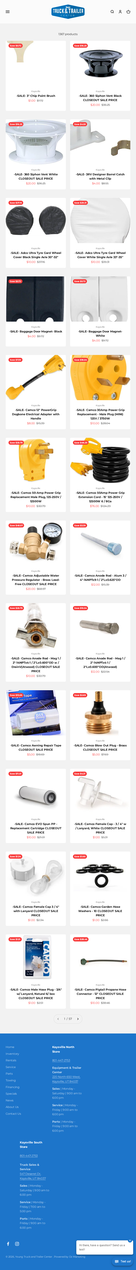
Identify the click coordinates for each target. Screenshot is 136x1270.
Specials (11, 1093)
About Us (12, 1107)
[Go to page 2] (77, 1019)
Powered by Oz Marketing (69, 1256)
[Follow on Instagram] (17, 1243)
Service (11, 1067)
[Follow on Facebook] (8, 1243)
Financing (12, 1087)
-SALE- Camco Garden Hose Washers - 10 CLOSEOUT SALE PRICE (100, 911)
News (9, 1100)
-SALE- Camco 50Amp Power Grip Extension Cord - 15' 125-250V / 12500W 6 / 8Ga (100, 497)
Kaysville (35, 91)
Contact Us (13, 1113)
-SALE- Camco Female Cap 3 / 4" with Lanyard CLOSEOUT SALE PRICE (35, 911)
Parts (9, 1073)
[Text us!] (122, 1262)
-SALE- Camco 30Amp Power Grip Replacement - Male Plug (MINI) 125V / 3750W (100, 414)
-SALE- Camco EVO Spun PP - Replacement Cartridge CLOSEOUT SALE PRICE (35, 828)
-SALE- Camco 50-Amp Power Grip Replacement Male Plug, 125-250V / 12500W (35, 497)
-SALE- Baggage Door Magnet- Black (35, 331)
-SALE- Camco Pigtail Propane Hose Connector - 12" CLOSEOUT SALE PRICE (100, 994)
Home (10, 1047)
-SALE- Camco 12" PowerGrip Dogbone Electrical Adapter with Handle (36, 414)
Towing (11, 1080)
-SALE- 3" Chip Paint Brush (35, 96)
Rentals (11, 1060)
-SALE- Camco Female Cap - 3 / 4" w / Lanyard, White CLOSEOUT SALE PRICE (100, 828)
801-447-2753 (61, 1060)
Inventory (12, 1053)
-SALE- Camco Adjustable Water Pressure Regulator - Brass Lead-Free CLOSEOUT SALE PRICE (36, 580)
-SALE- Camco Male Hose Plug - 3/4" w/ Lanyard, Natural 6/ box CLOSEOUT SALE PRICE (36, 994)
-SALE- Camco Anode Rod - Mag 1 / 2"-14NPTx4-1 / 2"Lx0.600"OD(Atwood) (100, 663)
